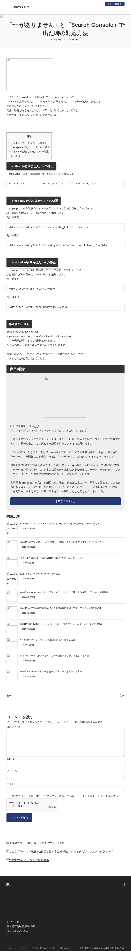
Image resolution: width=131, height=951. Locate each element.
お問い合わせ (114, 3)
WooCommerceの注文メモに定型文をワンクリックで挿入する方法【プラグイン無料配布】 (65, 592)
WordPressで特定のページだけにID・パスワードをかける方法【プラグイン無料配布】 (63, 542)
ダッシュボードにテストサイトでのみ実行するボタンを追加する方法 (54, 655)
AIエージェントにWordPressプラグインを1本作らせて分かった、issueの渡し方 (60, 523)
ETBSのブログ (20, 7)
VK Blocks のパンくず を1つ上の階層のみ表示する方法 (47, 639)
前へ (9, 695)
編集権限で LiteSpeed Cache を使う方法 (40, 573)
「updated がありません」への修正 (28, 151)
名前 (10, 758)
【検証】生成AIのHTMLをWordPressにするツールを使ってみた (52, 558)
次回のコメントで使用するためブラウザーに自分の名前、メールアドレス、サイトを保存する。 (66, 796)
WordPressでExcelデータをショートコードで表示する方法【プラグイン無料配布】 (61, 624)
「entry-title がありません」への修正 (29, 147)
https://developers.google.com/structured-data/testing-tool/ (38, 336)
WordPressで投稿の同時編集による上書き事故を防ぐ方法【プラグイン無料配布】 (61, 608)
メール (11, 771)
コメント (13, 726)
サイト (10, 783)
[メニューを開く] (121, 11)
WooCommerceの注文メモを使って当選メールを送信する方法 (51, 671)
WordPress (74, 39)
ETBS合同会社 (36, 465)
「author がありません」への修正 (27, 143)
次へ (122, 695)
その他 (52, 948)
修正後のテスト (17, 155)
